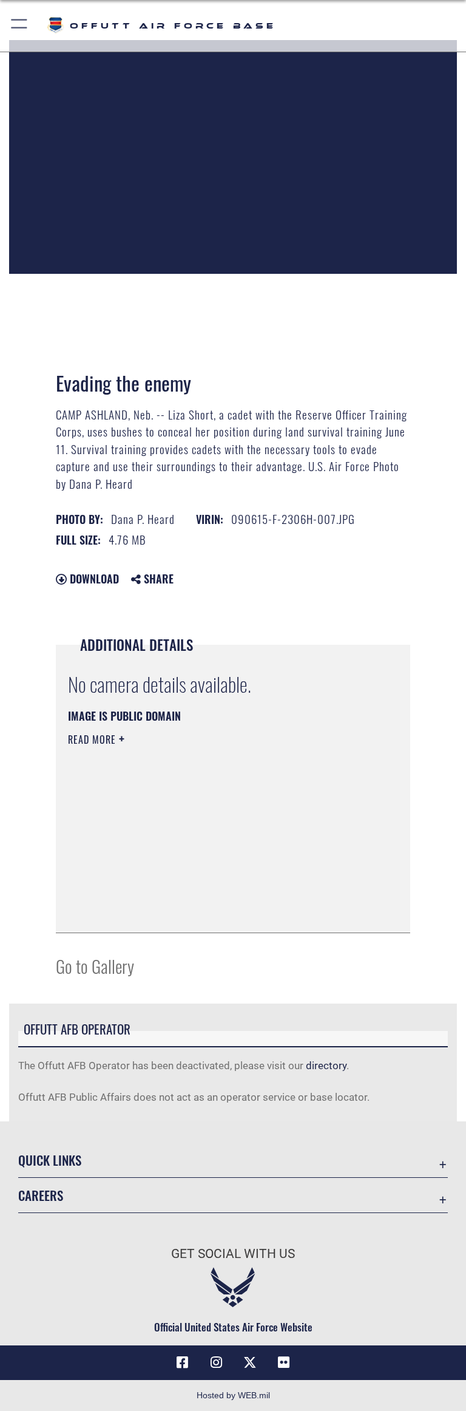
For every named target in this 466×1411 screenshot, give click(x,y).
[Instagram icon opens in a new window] (216, 1362)
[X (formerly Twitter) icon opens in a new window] (250, 1362)
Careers (40, 1195)
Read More (93, 739)
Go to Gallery (95, 966)
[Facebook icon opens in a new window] (182, 1362)
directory (326, 1065)
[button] (19, 26)
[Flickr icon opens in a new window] (284, 1362)
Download (93, 578)
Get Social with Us (233, 1253)
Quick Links (49, 1160)
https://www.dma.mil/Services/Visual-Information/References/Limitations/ (210, 833)
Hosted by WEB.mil (233, 1395)
